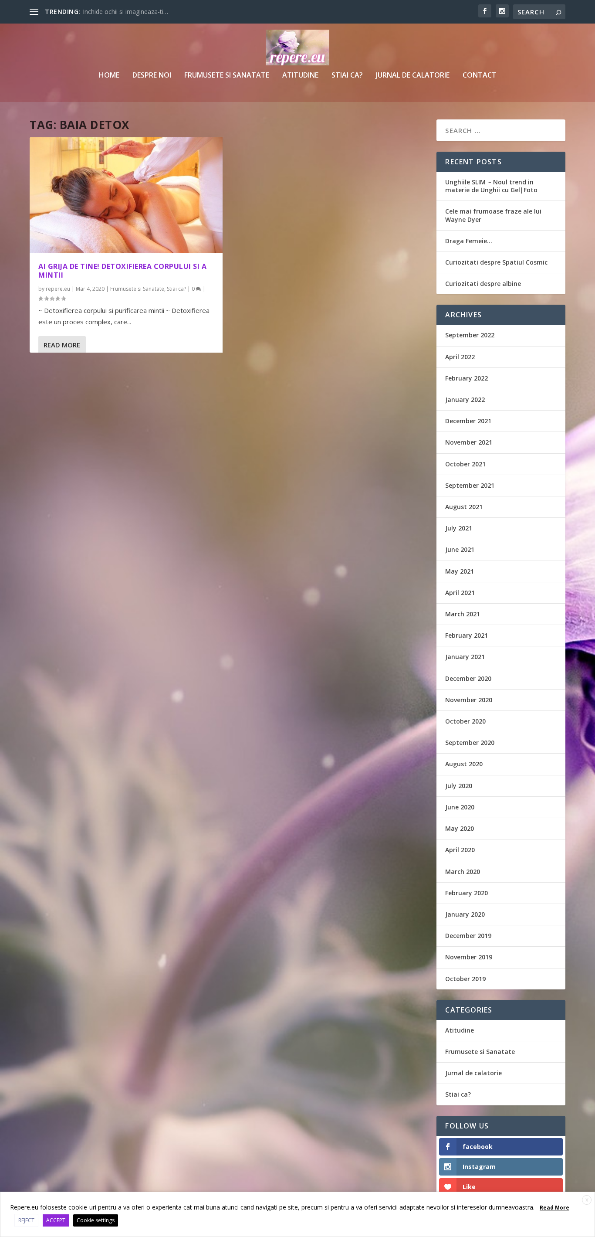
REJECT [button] (26, 1220)
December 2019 (468, 935)
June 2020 (459, 807)
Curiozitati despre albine (483, 283)
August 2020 (464, 764)
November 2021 (468, 442)
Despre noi (151, 75)
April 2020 (460, 850)
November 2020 (468, 700)
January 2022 (465, 399)
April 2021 (460, 592)
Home (109, 75)
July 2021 (458, 528)
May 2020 (459, 828)
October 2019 (465, 979)
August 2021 (464, 507)
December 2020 (468, 678)
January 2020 (465, 914)
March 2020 (462, 871)
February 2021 (466, 635)
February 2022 (466, 378)
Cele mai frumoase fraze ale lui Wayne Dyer (493, 215)
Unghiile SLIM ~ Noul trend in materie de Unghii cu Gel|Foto (491, 186)
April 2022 (460, 357)
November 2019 (468, 957)
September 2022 (469, 335)
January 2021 (465, 656)
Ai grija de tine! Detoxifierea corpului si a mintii (122, 271)
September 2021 (469, 485)
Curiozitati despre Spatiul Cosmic (496, 262)
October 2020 (465, 721)
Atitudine (300, 75)
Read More (62, 344)
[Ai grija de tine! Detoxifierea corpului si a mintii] (126, 195)
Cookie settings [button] (96, 1220)
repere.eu (58, 288)
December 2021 (468, 421)
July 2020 (458, 786)
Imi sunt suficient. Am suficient (126, 11)
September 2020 (469, 742)
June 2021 (459, 549)
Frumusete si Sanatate (226, 75)
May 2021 (459, 571)
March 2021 (462, 614)
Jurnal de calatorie (413, 75)
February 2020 (466, 893)
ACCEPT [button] (55, 1220)
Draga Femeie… (468, 241)
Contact (480, 75)
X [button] (586, 1200)
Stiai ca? (347, 75)
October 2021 (465, 464)
